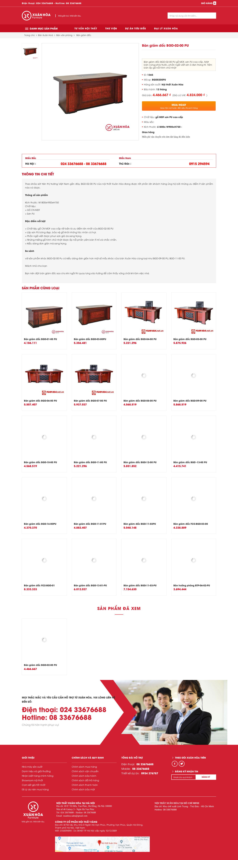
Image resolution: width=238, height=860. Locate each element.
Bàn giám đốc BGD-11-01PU (90, 523)
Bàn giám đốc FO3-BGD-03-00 (190, 523)
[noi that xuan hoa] (102, 844)
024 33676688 (44, 3)
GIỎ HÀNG (208, 3)
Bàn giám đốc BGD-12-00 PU (140, 462)
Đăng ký (206, 777)
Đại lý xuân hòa (166, 28)
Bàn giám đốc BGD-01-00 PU (40, 339)
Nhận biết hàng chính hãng (37, 775)
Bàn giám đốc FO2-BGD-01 (39, 585)
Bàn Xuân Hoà (45, 35)
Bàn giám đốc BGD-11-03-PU (140, 585)
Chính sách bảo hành (84, 775)
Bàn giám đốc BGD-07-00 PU (90, 400)
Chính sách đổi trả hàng (85, 780)
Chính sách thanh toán (85, 784)
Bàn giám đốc (83, 35)
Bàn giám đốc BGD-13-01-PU (90, 585)
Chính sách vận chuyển (85, 771)
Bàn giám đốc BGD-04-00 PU (140, 339)
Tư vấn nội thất (85, 28)
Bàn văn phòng (64, 35)
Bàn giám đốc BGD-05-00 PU (189, 339)
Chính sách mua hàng (84, 766)
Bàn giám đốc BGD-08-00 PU (140, 400)
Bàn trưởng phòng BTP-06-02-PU (191, 585)
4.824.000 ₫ (196, 94)
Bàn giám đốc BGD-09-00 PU (189, 400)
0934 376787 (149, 773)
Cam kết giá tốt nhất (33, 784)
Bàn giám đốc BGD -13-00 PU (190, 462)
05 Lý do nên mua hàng (35, 789)
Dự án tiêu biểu (135, 28)
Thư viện (111, 28)
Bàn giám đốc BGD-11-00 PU (90, 462)
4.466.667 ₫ (162, 94)
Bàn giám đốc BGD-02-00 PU (40, 665)
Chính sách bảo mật (83, 789)
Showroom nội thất (32, 780)
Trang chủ (29, 35)
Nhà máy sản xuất (32, 766)
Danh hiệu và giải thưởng (36, 771)
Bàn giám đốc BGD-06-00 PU (40, 400)
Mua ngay (179, 106)
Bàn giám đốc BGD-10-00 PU (40, 462)
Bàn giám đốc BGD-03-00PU (90, 339)
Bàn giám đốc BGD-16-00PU (40, 523)
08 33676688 (73, 3)
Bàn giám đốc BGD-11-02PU (140, 523)
